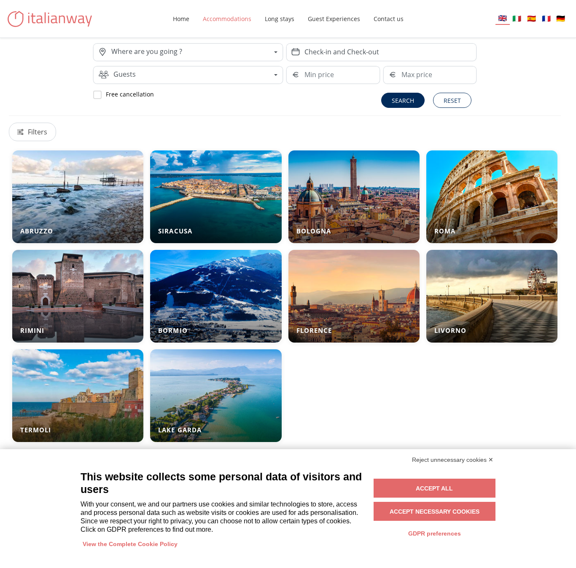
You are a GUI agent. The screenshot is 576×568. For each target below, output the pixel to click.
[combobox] (197, 52)
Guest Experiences (334, 19)
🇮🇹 (516, 18)
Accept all (434, 488)
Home (181, 19)
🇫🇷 (546, 18)
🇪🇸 (531, 18)
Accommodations (227, 19)
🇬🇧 (502, 18)
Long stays (279, 19)
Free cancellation (130, 94)
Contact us (389, 19)
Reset (452, 100)
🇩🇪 (560, 18)
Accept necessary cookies (434, 511)
